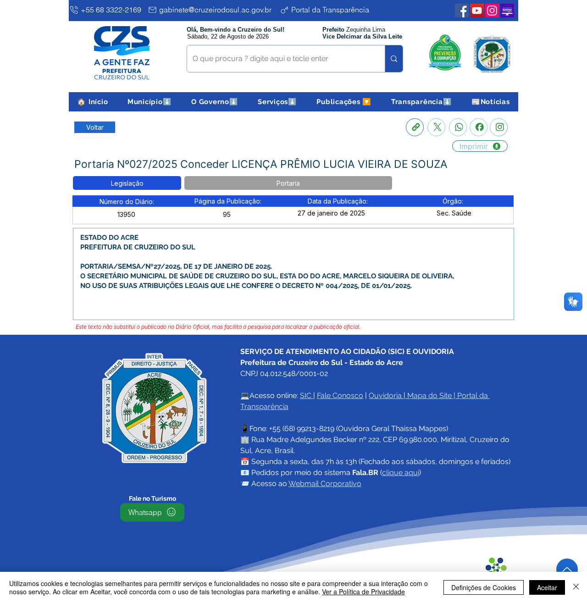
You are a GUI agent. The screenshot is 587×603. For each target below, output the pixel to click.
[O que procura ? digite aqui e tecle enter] (394, 58)
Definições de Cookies (483, 587)
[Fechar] (575, 587)
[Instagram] (499, 127)
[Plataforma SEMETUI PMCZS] (507, 10)
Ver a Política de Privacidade (363, 591)
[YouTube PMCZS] (477, 10)
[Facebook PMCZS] (462, 10)
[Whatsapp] (458, 127)
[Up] (567, 569)
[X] (436, 127)
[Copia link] (415, 127)
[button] (150, 102)
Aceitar (547, 587)
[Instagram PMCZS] (492, 10)
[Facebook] (478, 127)
